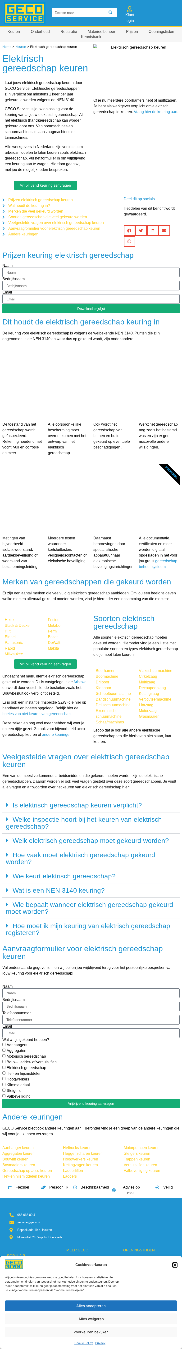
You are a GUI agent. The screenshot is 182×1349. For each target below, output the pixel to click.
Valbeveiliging (19, 1096)
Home (6, 47)
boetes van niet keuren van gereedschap (36, 714)
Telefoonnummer (16, 1013)
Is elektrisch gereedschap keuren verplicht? (77, 805)
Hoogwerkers (18, 1079)
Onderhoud (40, 32)
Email (7, 292)
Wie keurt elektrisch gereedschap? (64, 876)
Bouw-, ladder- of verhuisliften (32, 1062)
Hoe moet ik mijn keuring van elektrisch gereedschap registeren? (88, 929)
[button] (175, 1265)
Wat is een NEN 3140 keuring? (59, 890)
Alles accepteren (91, 1306)
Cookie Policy (83, 1343)
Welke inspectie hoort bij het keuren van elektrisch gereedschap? (84, 823)
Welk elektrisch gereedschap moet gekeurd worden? (91, 840)
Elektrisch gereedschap (26, 1067)
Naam (7, 266)
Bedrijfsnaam (13, 279)
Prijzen (132, 32)
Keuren (14, 32)
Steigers (14, 1090)
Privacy (100, 1343)
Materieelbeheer (101, 32)
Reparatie (68, 32)
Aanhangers (17, 1045)
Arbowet (80, 682)
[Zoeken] (110, 12)
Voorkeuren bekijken (91, 1332)
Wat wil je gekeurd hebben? (25, 1040)
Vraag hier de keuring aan (155, 112)
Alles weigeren (91, 1319)
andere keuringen (57, 734)
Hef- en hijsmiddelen (24, 1073)
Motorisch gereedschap (26, 1056)
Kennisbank (91, 37)
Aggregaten (16, 1050)
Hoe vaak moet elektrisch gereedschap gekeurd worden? (80, 858)
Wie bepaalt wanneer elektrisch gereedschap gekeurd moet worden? (89, 908)
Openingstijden (161, 32)
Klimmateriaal (18, 1085)
